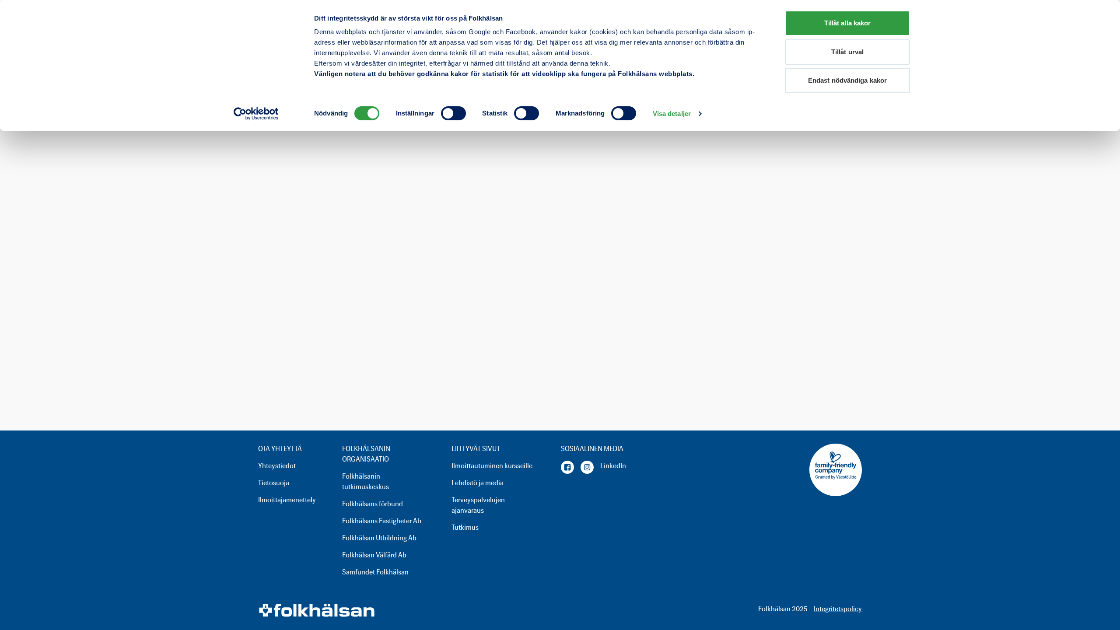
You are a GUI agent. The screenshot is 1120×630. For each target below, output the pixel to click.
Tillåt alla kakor (847, 23)
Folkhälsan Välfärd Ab (374, 555)
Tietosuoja (273, 483)
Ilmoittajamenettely (287, 500)
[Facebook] (567, 467)
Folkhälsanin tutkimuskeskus (365, 481)
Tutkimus (465, 527)
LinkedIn (613, 466)
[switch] (453, 113)
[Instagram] (587, 467)
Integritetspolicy (838, 609)
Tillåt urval (847, 52)
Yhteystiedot (277, 466)
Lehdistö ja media (478, 483)
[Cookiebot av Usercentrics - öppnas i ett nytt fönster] (256, 113)
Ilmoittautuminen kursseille (492, 466)
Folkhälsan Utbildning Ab (379, 538)
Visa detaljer (672, 113)
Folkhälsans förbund (372, 504)
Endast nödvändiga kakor (847, 80)
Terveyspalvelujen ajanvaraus (478, 505)
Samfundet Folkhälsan (375, 572)
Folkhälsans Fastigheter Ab (381, 521)
